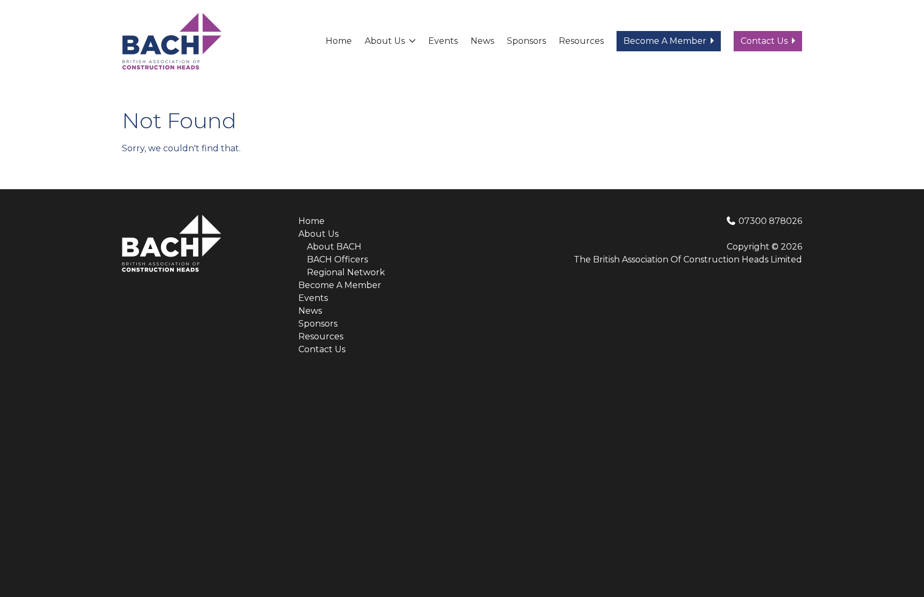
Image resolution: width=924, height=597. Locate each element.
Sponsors (526, 41)
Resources (581, 41)
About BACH (334, 247)
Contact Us (764, 41)
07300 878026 (769, 221)
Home (339, 41)
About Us (385, 41)
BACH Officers (337, 259)
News (482, 41)
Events (443, 41)
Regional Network (346, 272)
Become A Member (664, 41)
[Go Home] (171, 40)
